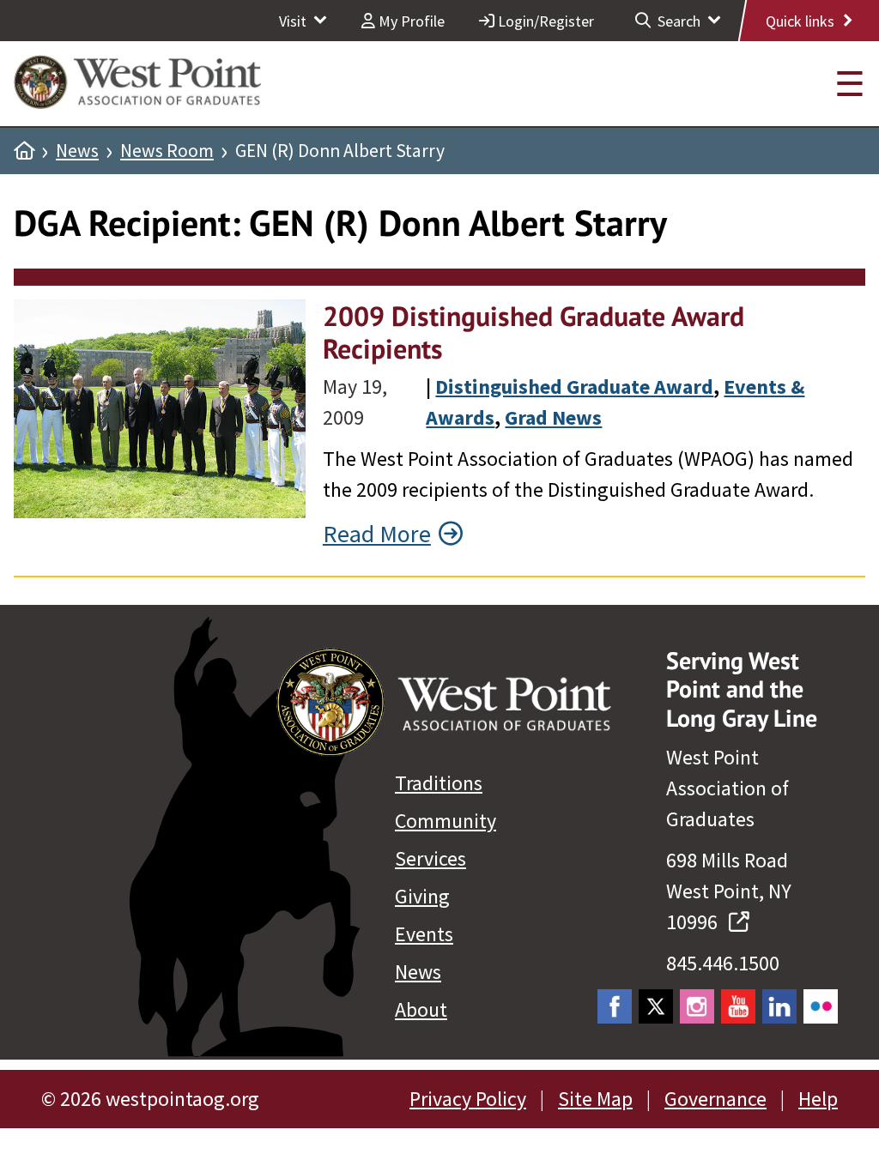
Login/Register (544, 21)
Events (424, 934)
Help (818, 1098)
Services (430, 858)
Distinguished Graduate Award (574, 386)
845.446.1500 (722, 963)
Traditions (438, 783)
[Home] (24, 151)
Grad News (553, 417)
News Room (167, 151)
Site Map (595, 1098)
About (421, 1009)
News (77, 151)
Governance (715, 1098)
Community (445, 820)
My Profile (410, 21)
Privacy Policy (467, 1098)
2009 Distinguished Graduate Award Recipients (533, 332)
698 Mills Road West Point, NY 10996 (728, 891)
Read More (377, 533)
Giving (422, 896)
